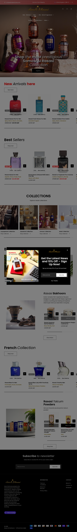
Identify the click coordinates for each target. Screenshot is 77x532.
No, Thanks (54, 281)
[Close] (67, 250)
